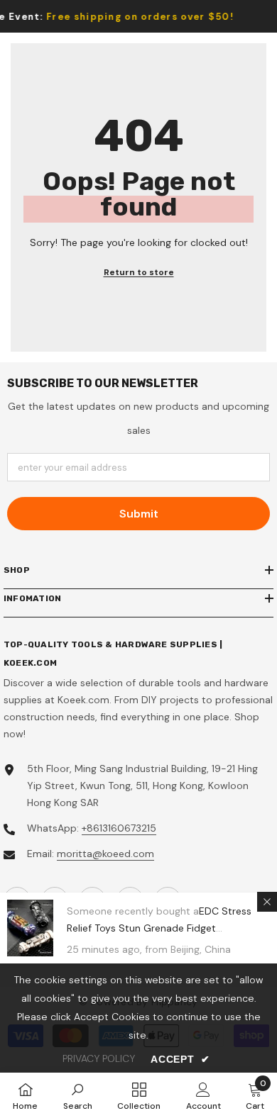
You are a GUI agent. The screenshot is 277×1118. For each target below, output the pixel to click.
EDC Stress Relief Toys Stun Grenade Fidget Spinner (159, 928)
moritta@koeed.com (105, 853)
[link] (78, 1095)
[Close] (267, 902)
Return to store (139, 272)
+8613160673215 (119, 828)
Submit (138, 513)
